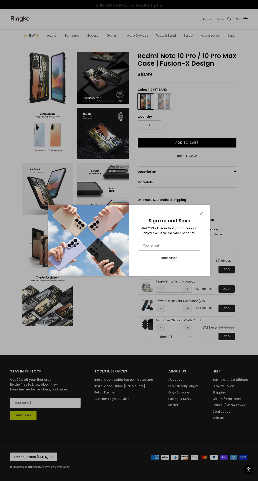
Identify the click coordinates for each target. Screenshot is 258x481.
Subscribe (169, 258)
